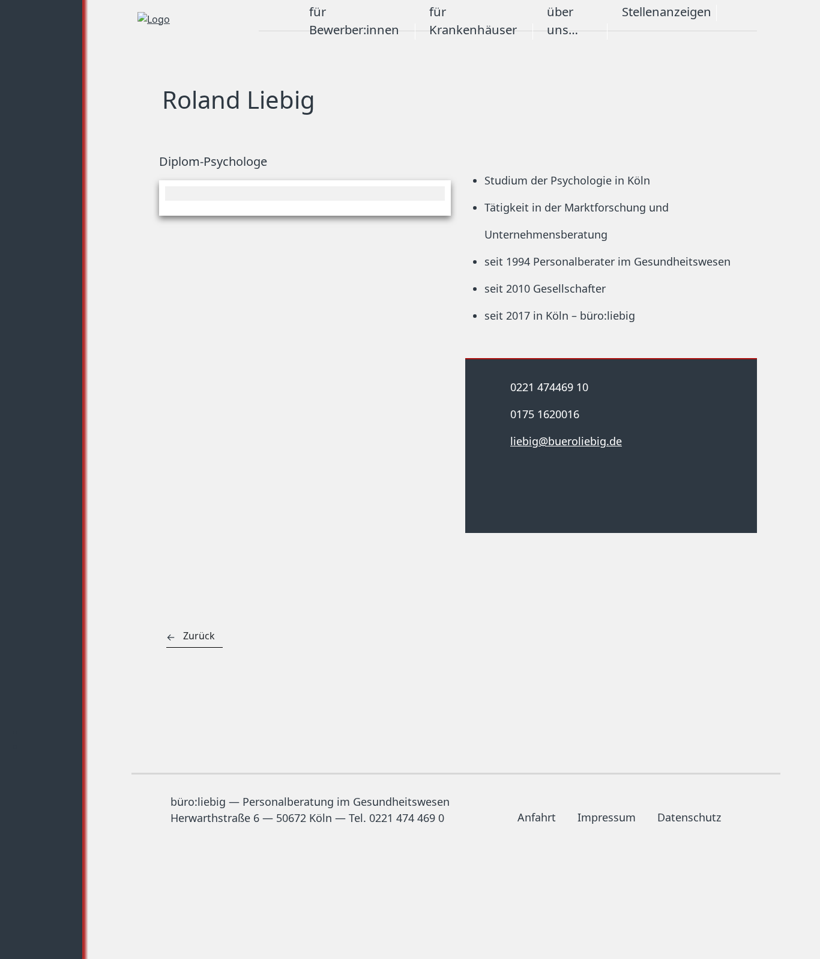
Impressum (606, 817)
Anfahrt (536, 817)
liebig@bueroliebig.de (566, 441)
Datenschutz (689, 817)
